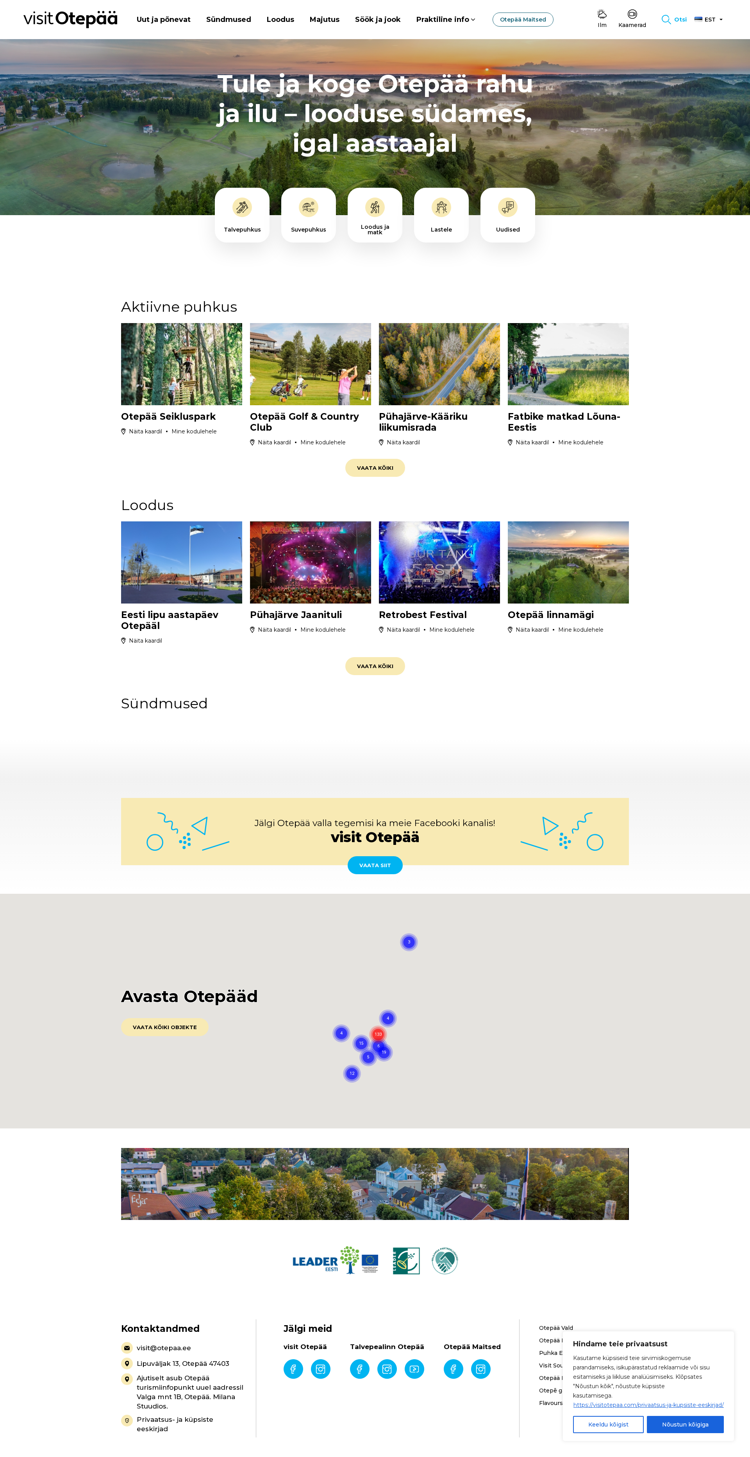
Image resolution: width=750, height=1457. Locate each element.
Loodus (280, 19)
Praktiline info (442, 19)
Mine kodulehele (194, 431)
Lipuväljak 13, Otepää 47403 (183, 1363)
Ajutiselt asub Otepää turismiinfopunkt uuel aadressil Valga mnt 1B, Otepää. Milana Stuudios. (190, 1392)
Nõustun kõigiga (685, 1424)
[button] (384, 1052)
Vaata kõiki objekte (165, 1027)
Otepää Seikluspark (168, 416)
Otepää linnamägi (551, 614)
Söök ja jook (378, 19)
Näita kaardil (145, 431)
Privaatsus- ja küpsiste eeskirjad (175, 1424)
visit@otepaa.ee (164, 1348)
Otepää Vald (556, 1327)
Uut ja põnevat (164, 19)
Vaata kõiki (375, 468)
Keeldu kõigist (608, 1424)
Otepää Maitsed (523, 19)
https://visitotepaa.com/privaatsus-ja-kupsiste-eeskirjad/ (648, 1404)
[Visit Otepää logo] (70, 19)
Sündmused (228, 19)
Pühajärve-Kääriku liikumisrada (423, 422)
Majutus (324, 19)
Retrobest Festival (423, 614)
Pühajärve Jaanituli (296, 614)
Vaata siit (375, 865)
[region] (648, 1386)
